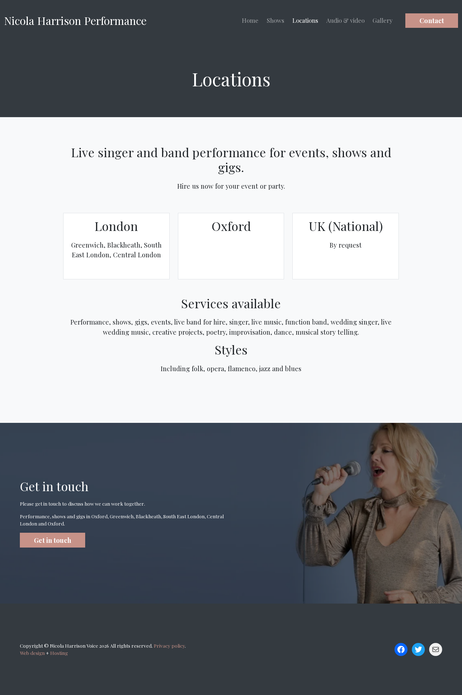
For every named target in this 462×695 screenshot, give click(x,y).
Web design (32, 653)
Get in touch (52, 540)
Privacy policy (169, 646)
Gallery (382, 20)
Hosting (59, 653)
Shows (275, 20)
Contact (431, 20)
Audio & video (345, 20)
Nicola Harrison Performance (75, 20)
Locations (305, 20)
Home (250, 20)
